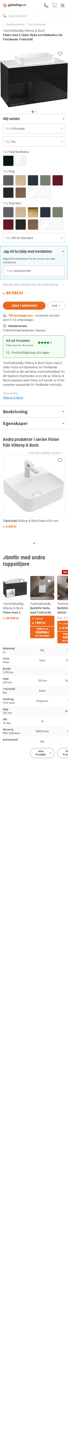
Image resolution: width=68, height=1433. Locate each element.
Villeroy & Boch (13, 397)
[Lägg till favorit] (60, 54)
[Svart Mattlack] (8, 192)
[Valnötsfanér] (20, 192)
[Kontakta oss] (46, 5)
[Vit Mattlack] (45, 192)
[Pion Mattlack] (57, 180)
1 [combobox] (54, 305)
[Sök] (5, 16)
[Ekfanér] (20, 180)
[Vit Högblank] (33, 192)
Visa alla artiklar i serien (44, 453)
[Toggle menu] (62, 5)
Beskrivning (15, 411)
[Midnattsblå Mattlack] (33, 180)
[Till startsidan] (14, 5)
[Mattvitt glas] (20, 160)
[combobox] (34, 128)
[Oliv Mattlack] (45, 180)
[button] (34, 118)
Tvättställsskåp (36, 24)
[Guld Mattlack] (33, 212)
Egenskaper (15, 423)
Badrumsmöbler (16, 24)
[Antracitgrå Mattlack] (8, 180)
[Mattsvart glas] (8, 160)
